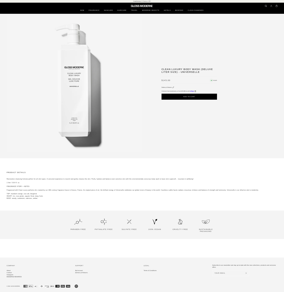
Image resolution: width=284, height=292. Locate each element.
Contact (9, 272)
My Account (79, 270)
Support (79, 265)
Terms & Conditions (150, 270)
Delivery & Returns (167, 87)
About (9, 270)
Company (11, 265)
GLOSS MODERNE (15, 286)
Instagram (10, 275)
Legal (146, 265)
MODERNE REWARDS (14, 277)
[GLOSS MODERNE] (142, 6)
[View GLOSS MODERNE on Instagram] (76, 286)
